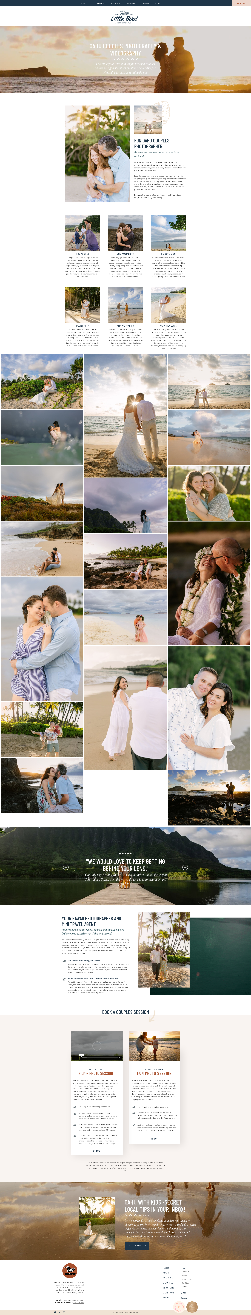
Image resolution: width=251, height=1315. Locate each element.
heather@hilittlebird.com (72, 1300)
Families (168, 1277)
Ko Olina (185, 1283)
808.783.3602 (78, 1302)
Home (166, 1268)
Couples (168, 1282)
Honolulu (185, 1271)
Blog (166, 1297)
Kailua (184, 1286)
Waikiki (184, 1275)
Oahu (184, 1268)
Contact (168, 1292)
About (167, 1272)
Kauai (184, 1298)
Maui (184, 1293)
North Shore (187, 1279)
